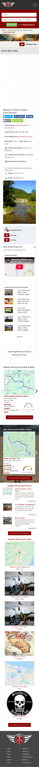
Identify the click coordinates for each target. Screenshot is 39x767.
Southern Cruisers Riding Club (19, 567)
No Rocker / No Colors (19, 627)
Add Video (13, 240)
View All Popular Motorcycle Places (19, 533)
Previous (2, 391)
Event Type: (23, 141)
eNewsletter (26, 754)
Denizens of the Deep (19, 687)
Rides (8, 757)
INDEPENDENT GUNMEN (19, 597)
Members (25, 751)
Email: (10, 178)
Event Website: (10, 137)
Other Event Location (16, 155)
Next (36, 391)
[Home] (8, 2)
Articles (9, 760)
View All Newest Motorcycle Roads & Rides (19, 417)
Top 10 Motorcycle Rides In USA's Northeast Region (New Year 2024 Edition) (24, 292)
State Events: (10, 125)
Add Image (13, 235)
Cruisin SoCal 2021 (19, 657)
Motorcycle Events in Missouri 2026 (20, 30)
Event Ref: (8, 141)
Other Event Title (11, 132)
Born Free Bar (20, 518)
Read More (32, 501)
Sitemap (25, 760)
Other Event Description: (17, 161)
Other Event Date (14, 148)
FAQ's (9, 762)
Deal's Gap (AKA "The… (12, 458)
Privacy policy (27, 762)
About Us (25, 748)
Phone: (10, 173)
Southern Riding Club (20, 716)
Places (9, 754)
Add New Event (31, 44)
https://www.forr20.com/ (24, 137)
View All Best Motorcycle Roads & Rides (19, 478)
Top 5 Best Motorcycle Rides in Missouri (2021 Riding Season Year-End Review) (24, 310)
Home (4, 30)
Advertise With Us (28, 757)
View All (19, 337)
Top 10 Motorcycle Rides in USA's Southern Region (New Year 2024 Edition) (24, 319)
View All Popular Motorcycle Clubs (19, 725)
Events (9, 748)
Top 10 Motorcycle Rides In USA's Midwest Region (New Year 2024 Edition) (24, 328)
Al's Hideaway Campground (25, 504)
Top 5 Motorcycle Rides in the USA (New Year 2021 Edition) (24, 301)
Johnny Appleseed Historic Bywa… (16, 396)
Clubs (8, 751)
